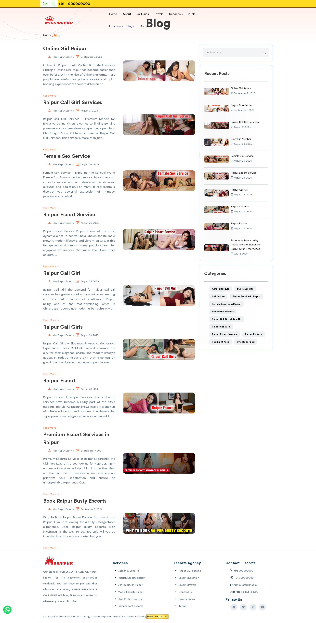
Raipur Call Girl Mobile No (226, 319)
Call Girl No (218, 296)
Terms (182, 606)
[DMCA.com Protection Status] (157, 616)
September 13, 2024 (92, 450)
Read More (50, 95)
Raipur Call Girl (61, 273)
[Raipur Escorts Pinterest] (262, 607)
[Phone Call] (54, 3)
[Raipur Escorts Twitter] (243, 607)
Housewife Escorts (223, 311)
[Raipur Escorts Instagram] (253, 607)
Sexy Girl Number (241, 139)
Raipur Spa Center (242, 105)
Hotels (190, 14)
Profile (159, 14)
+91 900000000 (243, 570)
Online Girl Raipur (65, 48)
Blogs (130, 26)
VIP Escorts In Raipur (130, 585)
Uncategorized (246, 341)
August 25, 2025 (90, 222)
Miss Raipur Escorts (63, 56)
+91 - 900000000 (74, 3)
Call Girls (143, 14)
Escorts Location (189, 578)
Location (115, 26)
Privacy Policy (187, 599)
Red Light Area (220, 341)
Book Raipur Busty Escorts (74, 501)
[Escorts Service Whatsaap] (46, 3)
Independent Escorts (130, 606)
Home (113, 14)
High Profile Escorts (130, 599)
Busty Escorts (245, 288)
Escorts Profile (187, 585)
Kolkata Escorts (135, 616)
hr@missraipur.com (245, 585)
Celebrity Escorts (128, 570)
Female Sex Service (66, 156)
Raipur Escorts (253, 334)
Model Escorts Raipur (131, 592)
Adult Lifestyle (220, 288)
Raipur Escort (59, 380)
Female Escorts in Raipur (226, 303)
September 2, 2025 (91, 56)
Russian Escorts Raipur (131, 578)
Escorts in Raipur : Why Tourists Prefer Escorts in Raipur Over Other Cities (246, 245)
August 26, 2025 (90, 164)
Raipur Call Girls (63, 327)
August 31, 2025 (89, 110)
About (127, 14)
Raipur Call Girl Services (72, 102)
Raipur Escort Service (69, 214)
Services (175, 14)
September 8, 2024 (91, 509)
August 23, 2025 (90, 335)
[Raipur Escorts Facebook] (233, 607)
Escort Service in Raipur (246, 296)
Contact (145, 26)
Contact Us (185, 592)
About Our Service (190, 570)
